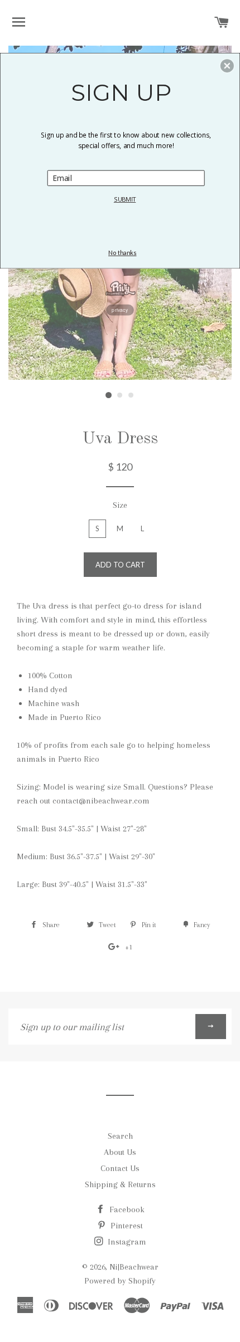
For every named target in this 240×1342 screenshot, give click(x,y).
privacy (120, 309)
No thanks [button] (122, 253)
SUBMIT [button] (125, 198)
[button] (227, 65)
